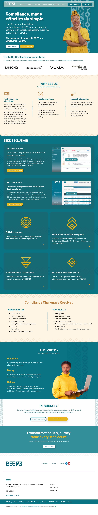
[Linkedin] (66, 463)
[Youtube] (69, 463)
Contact (63, 4)
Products (22, 4)
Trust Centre (24, 506)
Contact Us (54, 487)
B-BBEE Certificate (66, 502)
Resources (56, 4)
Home (52, 485)
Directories (37, 4)
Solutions (29, 4)
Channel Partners (47, 4)
